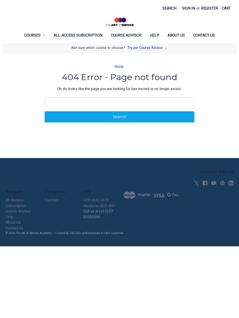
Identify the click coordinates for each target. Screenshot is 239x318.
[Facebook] (205, 183)
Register (209, 8)
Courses (32, 35)
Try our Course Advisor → (147, 48)
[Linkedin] (230, 183)
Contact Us (204, 35)
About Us (176, 35)
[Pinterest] (222, 183)
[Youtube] (213, 183)
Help (154, 35)
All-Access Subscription (78, 35)
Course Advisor (126, 35)
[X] (196, 183)
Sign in (188, 8)
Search (169, 8)
